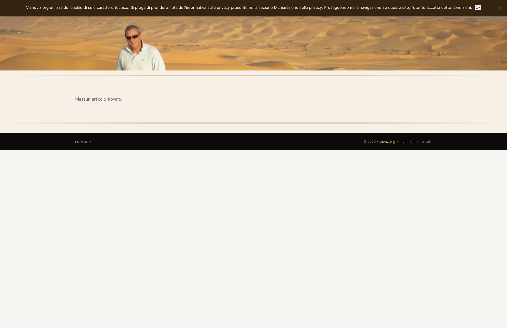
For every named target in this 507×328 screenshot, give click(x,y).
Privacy (83, 142)
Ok (478, 7)
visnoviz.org (386, 141)
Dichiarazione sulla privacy (298, 7)
